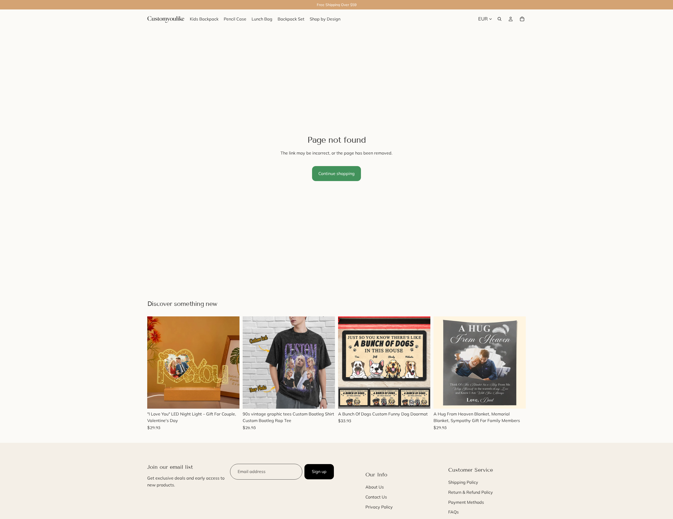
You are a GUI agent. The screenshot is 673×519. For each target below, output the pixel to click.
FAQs (453, 512)
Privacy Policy (379, 507)
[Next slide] (231, 362)
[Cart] (522, 19)
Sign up (319, 471)
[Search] (499, 19)
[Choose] (231, 400)
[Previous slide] (155, 362)
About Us (374, 487)
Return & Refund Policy (470, 492)
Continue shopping (336, 173)
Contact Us (376, 497)
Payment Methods (466, 502)
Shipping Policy (463, 482)
